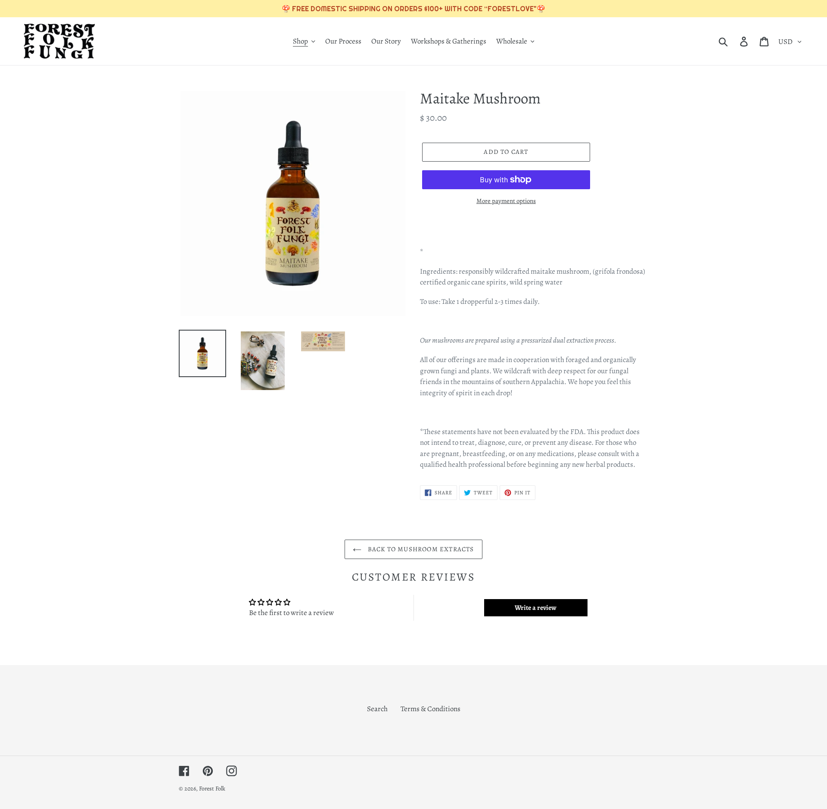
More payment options (506, 201)
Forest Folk (212, 788)
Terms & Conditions (430, 709)
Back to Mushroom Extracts (420, 549)
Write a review (536, 607)
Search (377, 709)
